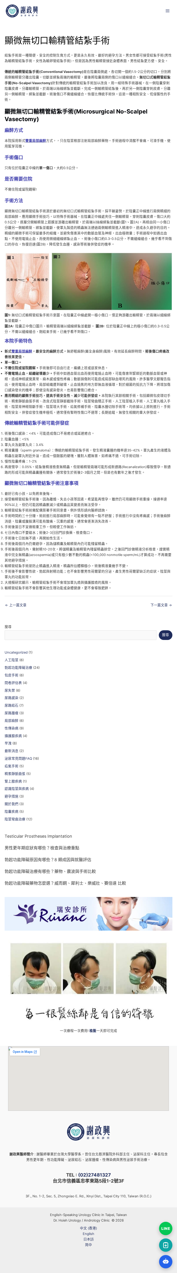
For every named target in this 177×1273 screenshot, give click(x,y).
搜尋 (8, 627)
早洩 (8, 743)
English (88, 1234)
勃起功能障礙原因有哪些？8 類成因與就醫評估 (48, 859)
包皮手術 (11, 675)
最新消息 (11, 751)
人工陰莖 (11, 660)
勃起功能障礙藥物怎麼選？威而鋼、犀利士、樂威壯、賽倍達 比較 (65, 883)
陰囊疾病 (11, 812)
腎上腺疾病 (13, 781)
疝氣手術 (11, 766)
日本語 (88, 1239)
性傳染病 (11, 728)
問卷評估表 (13, 683)
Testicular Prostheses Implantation (38, 836)
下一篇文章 (161, 605)
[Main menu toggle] (167, 11)
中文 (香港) (88, 1228)
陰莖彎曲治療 (15, 819)
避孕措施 (11, 796)
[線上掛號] (165, 1245)
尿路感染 (11, 698)
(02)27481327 (94, 1175)
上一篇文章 (16, 605)
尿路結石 (11, 705)
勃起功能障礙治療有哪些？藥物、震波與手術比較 (50, 871)
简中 (88, 1245)
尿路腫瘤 (11, 713)
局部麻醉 (11, 721)
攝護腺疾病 (13, 736)
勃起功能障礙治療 (18, 668)
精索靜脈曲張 (15, 774)
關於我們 (11, 804)
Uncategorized (16, 652)
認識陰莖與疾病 (17, 789)
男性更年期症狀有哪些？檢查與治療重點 (42, 848)
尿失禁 (10, 690)
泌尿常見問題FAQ (18, 758)
